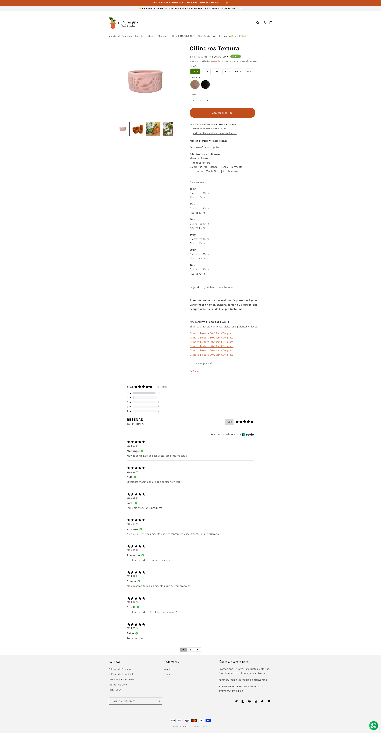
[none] (195, 71)
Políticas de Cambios (120, 669)
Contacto (168, 674)
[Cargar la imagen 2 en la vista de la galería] (138, 129)
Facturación (115, 689)
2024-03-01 (133, 445)
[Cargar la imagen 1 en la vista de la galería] (122, 129)
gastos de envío (218, 61)
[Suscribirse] (159, 701)
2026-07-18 (133, 471)
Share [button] (196, 371)
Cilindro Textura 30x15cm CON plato (211, 333)
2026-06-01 (133, 497)
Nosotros (168, 669)
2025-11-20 (133, 550)
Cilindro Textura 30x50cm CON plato (211, 346)
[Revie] (248, 434)
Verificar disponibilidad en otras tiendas (215, 133)
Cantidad (194, 94)
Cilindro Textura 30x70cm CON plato (211, 354)
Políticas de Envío (118, 684)
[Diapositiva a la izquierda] (112, 129)
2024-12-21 (133, 576)
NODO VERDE (184, 726)
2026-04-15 (133, 523)
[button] (163, 36)
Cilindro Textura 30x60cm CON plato (211, 350)
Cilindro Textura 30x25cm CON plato (211, 337)
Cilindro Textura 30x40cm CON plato (211, 342)
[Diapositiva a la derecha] (179, 129)
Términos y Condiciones (121, 679)
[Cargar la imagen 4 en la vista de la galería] (168, 129)
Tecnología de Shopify (200, 726)
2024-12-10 (133, 602)
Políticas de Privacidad (121, 674)
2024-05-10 (133, 628)
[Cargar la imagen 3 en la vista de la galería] (153, 129)
